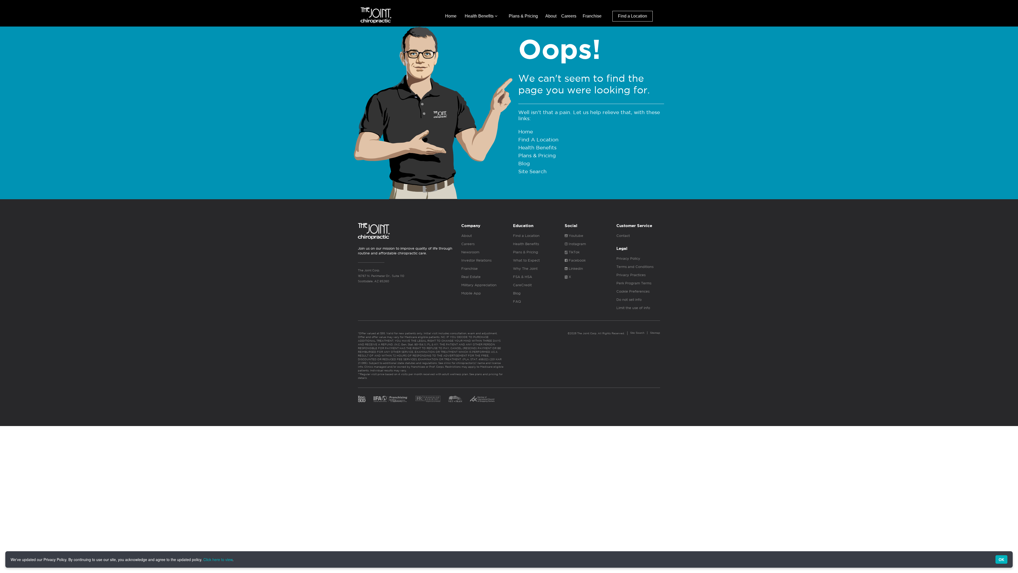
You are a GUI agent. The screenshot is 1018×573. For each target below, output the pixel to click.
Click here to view (217, 559)
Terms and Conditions (634, 267)
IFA (390, 399)
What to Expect (526, 260)
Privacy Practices (631, 275)
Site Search (532, 171)
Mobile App (471, 293)
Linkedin (575, 269)
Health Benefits (480, 16)
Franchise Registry (427, 399)
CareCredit (522, 285)
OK (1001, 559)
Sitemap (655, 332)
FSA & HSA (522, 277)
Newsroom (470, 252)
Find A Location (538, 139)
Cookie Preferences (633, 291)
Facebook (577, 260)
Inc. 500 (362, 399)
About (550, 16)
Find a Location (632, 16)
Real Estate (471, 277)
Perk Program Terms (633, 283)
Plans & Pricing (523, 16)
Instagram (577, 244)
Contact (623, 236)
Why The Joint (525, 269)
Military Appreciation (479, 285)
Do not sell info (629, 300)
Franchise (592, 16)
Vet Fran (455, 399)
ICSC (482, 399)
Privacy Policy (628, 259)
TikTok (574, 252)
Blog (524, 163)
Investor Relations (476, 260)
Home (451, 16)
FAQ (517, 301)
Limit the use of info (633, 308)
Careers (568, 16)
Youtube (575, 236)
